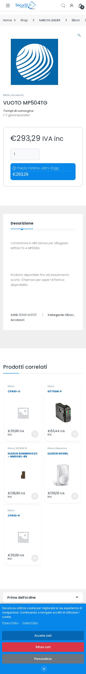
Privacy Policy (10, 622)
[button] (79, 35)
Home (7, 20)
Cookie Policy (30, 622)
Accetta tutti (43, 635)
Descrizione (22, 223)
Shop (24, 20)
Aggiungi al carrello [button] (32, 434)
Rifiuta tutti (43, 647)
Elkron (76, 20)
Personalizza (43, 658)
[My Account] (72, 5)
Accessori (17, 95)
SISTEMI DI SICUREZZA (17, 449)
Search (63, 5)
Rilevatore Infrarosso (57, 449)
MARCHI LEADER (49, 20)
